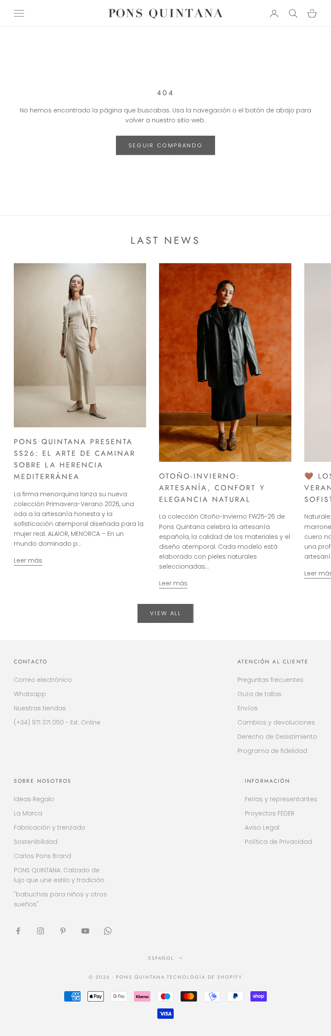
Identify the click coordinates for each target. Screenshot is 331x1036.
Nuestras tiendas (40, 708)
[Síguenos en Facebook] (18, 931)
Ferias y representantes (281, 799)
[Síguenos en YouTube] (85, 931)
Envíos (247, 708)
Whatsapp (30, 694)
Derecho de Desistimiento (277, 736)
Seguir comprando (165, 145)
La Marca (28, 813)
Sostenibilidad (35, 841)
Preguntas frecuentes (270, 679)
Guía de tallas (259, 694)
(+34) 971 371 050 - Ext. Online (57, 722)
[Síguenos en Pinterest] (63, 931)
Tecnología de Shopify (204, 977)
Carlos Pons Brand (42, 856)
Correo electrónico (43, 679)
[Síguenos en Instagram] (40, 931)
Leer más (28, 560)
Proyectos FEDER (269, 813)
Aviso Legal (262, 827)
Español (161, 958)
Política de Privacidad (278, 841)
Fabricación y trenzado (49, 827)
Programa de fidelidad (272, 751)
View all (165, 613)
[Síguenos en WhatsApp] (107, 931)
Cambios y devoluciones (276, 722)
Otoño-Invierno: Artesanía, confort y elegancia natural (212, 487)
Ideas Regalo (34, 799)
